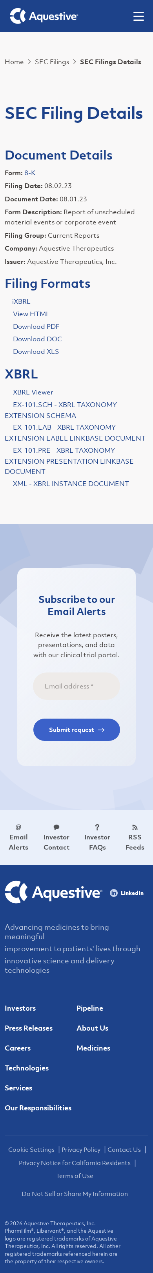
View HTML (31, 314)
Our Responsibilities (38, 1107)
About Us (92, 1028)
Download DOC (37, 339)
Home (14, 61)
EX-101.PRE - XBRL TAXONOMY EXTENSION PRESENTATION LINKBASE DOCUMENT (69, 461)
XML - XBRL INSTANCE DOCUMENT (71, 483)
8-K (30, 173)
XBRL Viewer (33, 392)
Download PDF (36, 326)
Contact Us (124, 1149)
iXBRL (21, 301)
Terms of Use (74, 1176)
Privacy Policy (81, 1149)
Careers (18, 1048)
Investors (20, 1008)
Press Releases (29, 1028)
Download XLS (36, 351)
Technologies (27, 1067)
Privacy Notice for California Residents (75, 1163)
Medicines (93, 1048)
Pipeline (89, 1008)
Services (18, 1087)
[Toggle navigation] (141, 16)
